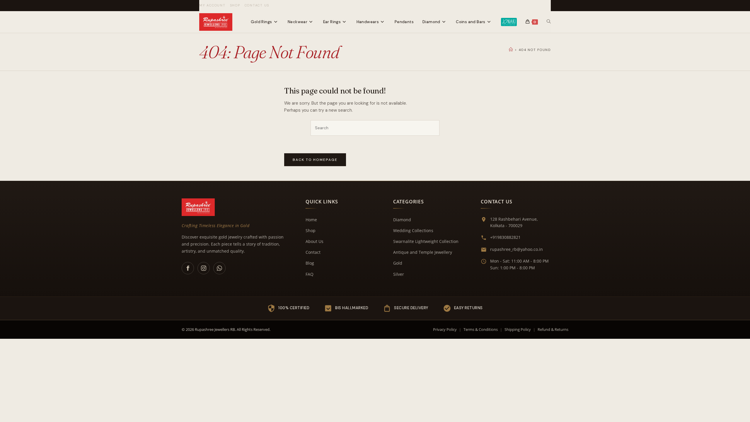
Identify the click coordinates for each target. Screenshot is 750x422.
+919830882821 (505, 237)
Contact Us (257, 5)
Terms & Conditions (480, 329)
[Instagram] (203, 268)
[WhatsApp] (219, 268)
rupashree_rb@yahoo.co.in (516, 249)
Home (311, 219)
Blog (310, 263)
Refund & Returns (553, 329)
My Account (212, 5)
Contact (313, 252)
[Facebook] (188, 268)
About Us (314, 241)
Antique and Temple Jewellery (422, 252)
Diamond (402, 219)
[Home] (511, 49)
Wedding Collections (413, 230)
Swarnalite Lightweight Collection (425, 241)
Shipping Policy (517, 329)
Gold (397, 263)
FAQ (309, 274)
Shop (235, 5)
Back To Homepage (315, 159)
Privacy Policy (445, 329)
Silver (398, 274)
